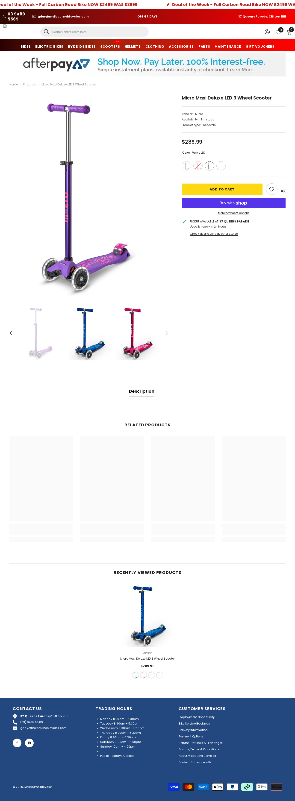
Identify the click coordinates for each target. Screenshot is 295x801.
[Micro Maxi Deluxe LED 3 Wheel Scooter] (147, 615)
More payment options (234, 213)
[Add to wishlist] (271, 189)
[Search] (94, 31)
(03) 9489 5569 (31, 722)
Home (13, 84)
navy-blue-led (135, 675)
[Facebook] (17, 743)
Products (29, 84)
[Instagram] (29, 743)
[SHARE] (281, 190)
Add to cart (222, 189)
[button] (10, 333)
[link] (41, 532)
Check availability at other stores (214, 234)
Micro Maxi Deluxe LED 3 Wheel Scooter (147, 659)
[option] (88, 195)
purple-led (151, 675)
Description (141, 391)
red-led (159, 675)
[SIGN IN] (267, 31)
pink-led (143, 675)
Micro (199, 114)
